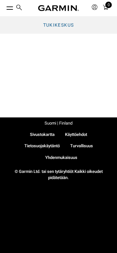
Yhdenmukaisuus (61, 157)
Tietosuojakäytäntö (42, 145)
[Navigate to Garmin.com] (58, 8)
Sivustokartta (42, 134)
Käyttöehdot (76, 134)
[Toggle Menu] (4, 6)
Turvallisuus (81, 145)
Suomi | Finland (58, 123)
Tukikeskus (58, 25)
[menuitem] (19, 8)
